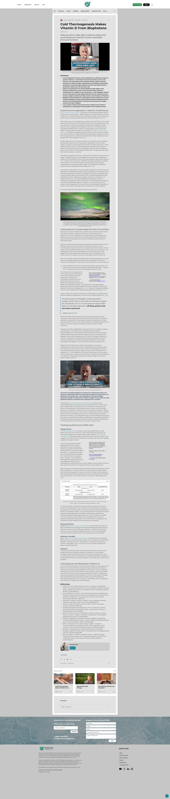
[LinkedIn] (128, 769)
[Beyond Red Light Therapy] (85, 678)
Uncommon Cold (123, 765)
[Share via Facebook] (61, 659)
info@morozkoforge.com (64, 739)
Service (121, 760)
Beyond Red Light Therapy (82, 687)
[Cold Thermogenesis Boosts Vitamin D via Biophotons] (63, 678)
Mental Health (85, 11)
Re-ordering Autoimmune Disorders (106, 687)
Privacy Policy (41, 769)
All (54, 11)
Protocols (61, 11)
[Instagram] (132, 769)
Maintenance (122, 762)
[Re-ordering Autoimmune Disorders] (106, 678)
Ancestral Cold (96, 11)
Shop (120, 753)
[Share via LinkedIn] (67, 659)
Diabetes (75, 11)
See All (114, 670)
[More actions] (109, 20)
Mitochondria (64, 654)
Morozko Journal (123, 755)
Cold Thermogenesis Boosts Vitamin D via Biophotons (61, 687)
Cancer (68, 11)
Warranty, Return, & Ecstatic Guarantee (54, 769)
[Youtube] (120, 769)
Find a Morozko (123, 757)
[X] (124, 769)
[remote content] (98, 277)
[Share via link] (70, 659)
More (104, 11)
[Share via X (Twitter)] (64, 659)
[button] (20, 4)
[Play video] (85, 56)
